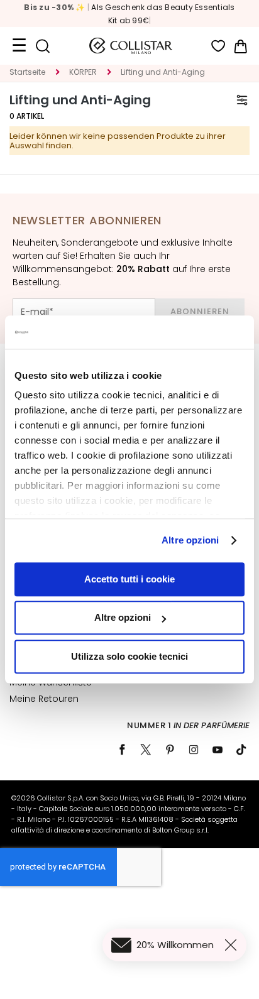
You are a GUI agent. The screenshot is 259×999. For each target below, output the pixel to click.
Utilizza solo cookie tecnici (129, 656)
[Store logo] (130, 46)
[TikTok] (241, 749)
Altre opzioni (190, 540)
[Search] (42, 46)
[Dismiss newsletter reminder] (233, 945)
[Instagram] (193, 749)
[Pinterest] (170, 749)
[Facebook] (122, 749)
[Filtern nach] (242, 99)
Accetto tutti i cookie (129, 579)
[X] (146, 749)
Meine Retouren (44, 698)
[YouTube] (217, 749)
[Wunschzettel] (218, 46)
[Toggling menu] (18, 46)
